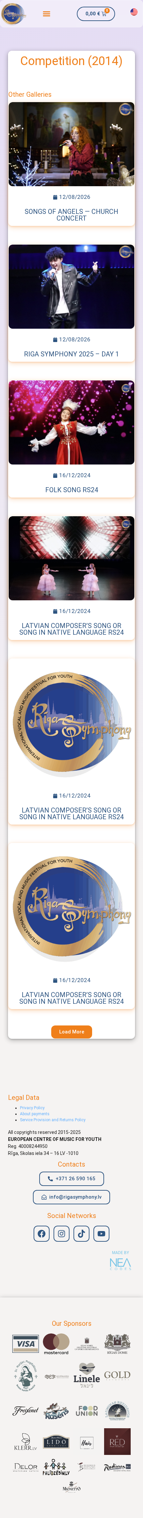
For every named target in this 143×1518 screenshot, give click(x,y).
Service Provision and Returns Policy (52, 1120)
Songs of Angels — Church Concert (71, 215)
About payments (35, 1114)
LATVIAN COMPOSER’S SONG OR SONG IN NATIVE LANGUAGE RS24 (71, 629)
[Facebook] (42, 1234)
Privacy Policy (32, 1108)
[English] (134, 12)
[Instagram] (62, 1234)
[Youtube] (101, 1234)
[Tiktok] (81, 1234)
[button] (46, 14)
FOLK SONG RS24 (71, 490)
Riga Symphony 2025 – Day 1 (71, 354)
